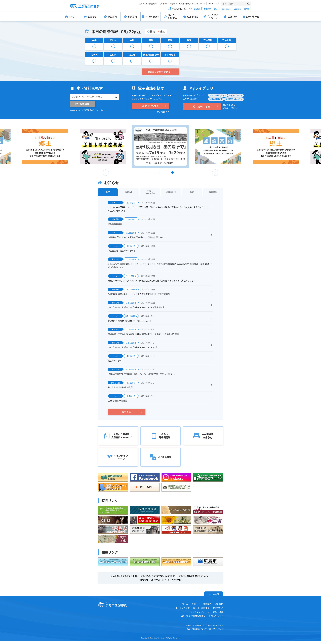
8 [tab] (169, 173)
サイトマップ (213, 3)
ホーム (185, 603)
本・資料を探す (183, 607)
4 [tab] (157, 173)
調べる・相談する (201, 607)
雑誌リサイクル (115, 360)
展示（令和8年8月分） (118, 400)
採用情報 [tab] (213, 192)
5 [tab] (160, 173)
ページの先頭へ (214, 594)
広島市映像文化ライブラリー (190, 3)
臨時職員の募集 (115, 223)
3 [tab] (154, 173)
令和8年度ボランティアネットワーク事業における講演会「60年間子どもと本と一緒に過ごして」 (151, 280)
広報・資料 (218, 612)
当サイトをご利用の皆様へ (193, 616)
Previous (106, 172)
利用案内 (219, 603)
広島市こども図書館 (147, 3)
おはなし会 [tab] (171, 192)
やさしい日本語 (179, 8)
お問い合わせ (215, 616)
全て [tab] (108, 192)
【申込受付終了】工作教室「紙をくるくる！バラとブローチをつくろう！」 (142, 373)
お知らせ (196, 603)
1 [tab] (148, 173)
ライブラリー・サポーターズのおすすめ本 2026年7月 (132, 347)
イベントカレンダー (150, 192)
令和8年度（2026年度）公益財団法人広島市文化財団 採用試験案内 (139, 293)
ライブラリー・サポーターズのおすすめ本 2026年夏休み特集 (136, 307)
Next (215, 172)
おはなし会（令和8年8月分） (121, 387)
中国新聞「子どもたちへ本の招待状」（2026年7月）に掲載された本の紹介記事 (143, 333)
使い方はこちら (163, 112)
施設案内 (207, 603)
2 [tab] (151, 173)
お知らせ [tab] (129, 192)
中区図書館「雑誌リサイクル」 (122, 250)
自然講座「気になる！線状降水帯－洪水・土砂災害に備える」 (136, 237)
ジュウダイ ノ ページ (199, 612)
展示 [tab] (192, 192)
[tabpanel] (160, 146)
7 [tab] (166, 173)
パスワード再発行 (230, 107)
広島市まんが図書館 (167, 3)
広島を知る (218, 607)
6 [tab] (163, 173)
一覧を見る (125, 411)
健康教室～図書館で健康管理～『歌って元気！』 (130, 320)
